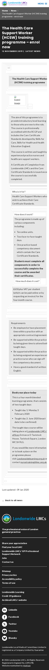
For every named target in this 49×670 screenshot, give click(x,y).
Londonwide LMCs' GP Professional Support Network (20, 552)
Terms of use (8, 583)
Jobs (4, 558)
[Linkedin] (4, 610)
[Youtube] (4, 631)
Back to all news (13, 500)
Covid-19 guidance (11, 596)
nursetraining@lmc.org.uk (33, 462)
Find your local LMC (12, 547)
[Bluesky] (4, 638)
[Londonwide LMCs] (14, 3)
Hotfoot (27, 665)
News (13, 10)
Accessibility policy (12, 579)
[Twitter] (4, 624)
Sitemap (6, 571)
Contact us (8, 562)
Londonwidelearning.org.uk (31, 458)
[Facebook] (4, 617)
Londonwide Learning (13, 592)
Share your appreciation (14, 543)
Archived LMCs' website (14, 600)
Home (5, 10)
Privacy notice (9, 575)
